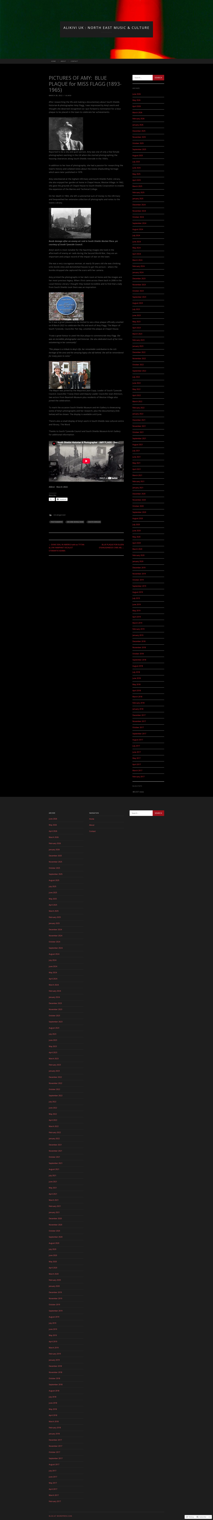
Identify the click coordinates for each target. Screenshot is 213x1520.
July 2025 (136, 161)
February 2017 (138, 776)
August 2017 (137, 740)
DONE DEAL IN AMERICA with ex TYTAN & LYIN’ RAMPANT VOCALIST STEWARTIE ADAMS (66, 547)
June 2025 (136, 168)
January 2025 (137, 198)
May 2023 (136, 321)
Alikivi (68, 95)
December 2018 (138, 641)
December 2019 (138, 567)
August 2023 (137, 303)
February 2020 (138, 555)
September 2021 (139, 438)
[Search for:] (148, 77)
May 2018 (136, 684)
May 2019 (136, 610)
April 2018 (136, 690)
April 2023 (136, 327)
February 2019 (138, 629)
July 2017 (136, 746)
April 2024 (136, 254)
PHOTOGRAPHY (57, 522)
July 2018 (136, 672)
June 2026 (136, 94)
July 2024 (136, 235)
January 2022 (137, 414)
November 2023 (139, 284)
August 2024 (137, 229)
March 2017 (137, 770)
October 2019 (138, 580)
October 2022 (138, 364)
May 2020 (136, 537)
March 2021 (137, 475)
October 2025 (138, 143)
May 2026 (136, 100)
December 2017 (138, 715)
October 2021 (138, 432)
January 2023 (137, 346)
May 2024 (136, 248)
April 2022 (136, 395)
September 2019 (139, 586)
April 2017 (136, 764)
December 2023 (138, 278)
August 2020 (137, 518)
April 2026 (136, 106)
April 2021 (136, 469)
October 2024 (138, 217)
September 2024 (139, 223)
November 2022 (139, 358)
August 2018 (137, 666)
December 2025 (138, 131)
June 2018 (136, 678)
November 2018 (139, 647)
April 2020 (136, 543)
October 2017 (138, 727)
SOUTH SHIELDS (94, 522)
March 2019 (137, 623)
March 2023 (137, 334)
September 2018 (139, 660)
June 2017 (136, 752)
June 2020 (136, 530)
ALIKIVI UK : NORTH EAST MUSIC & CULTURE (106, 27)
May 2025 (136, 174)
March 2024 (137, 260)
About (63, 61)
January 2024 (137, 272)
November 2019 (139, 573)
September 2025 (139, 149)
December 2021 (138, 420)
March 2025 (137, 186)
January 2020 (137, 561)
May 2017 (136, 758)
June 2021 (136, 457)
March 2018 (137, 696)
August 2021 (137, 444)
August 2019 (137, 592)
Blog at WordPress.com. (60, 1516)
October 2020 (138, 506)
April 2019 (136, 617)
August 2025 (137, 155)
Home (53, 61)
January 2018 (137, 709)
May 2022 (136, 389)
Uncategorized (59, 515)
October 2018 (138, 653)
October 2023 (138, 291)
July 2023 (136, 309)
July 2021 (136, 450)
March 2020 (137, 549)
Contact (74, 61)
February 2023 (138, 340)
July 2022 (136, 377)
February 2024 (138, 266)
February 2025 (138, 192)
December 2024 (138, 204)
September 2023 (139, 297)
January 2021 (137, 487)
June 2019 (136, 604)
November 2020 (139, 500)
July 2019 (136, 598)
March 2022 (137, 401)
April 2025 (136, 180)
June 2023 (136, 315)
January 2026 (137, 125)
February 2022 (138, 407)
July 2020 (136, 524)
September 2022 (139, 371)
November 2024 (139, 211)
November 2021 (139, 426)
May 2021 (136, 463)
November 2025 (139, 137)
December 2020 (138, 494)
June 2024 (136, 241)
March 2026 (137, 112)
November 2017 (139, 721)
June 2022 (136, 383)
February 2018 (138, 703)
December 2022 (138, 352)
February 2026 (138, 118)
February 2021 (138, 481)
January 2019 (137, 635)
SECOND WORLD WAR (75, 522)
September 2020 (139, 512)
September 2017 (139, 733)
